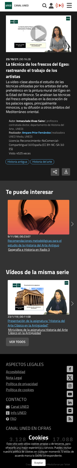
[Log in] (51, 6)
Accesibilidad (15, 371)
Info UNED (18, 412)
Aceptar (38, 462)
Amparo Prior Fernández (36, 132)
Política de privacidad (22, 383)
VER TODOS (17, 341)
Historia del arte (42, 161)
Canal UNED (20, 406)
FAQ (13, 418)
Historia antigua (17, 161)
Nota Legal (14, 377)
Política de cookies (20, 389)
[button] (72, 224)
